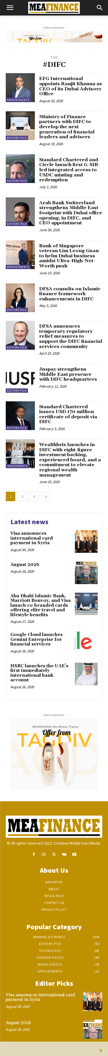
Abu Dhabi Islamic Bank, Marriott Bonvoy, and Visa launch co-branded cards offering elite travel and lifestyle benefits (40, 605)
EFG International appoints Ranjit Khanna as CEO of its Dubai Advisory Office (70, 86)
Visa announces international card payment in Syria (31, 538)
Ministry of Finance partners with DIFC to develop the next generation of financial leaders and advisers (66, 127)
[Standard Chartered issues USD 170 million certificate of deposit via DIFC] (20, 415)
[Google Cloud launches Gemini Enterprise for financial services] (86, 642)
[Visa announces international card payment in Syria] (86, 541)
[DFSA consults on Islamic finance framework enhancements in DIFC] (20, 297)
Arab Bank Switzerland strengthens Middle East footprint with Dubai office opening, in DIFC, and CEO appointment (70, 213)
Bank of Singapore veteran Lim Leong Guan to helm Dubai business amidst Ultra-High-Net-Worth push (69, 256)
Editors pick (17, 138)
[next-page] (46, 496)
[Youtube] (74, 854)
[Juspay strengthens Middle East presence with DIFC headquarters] (20, 378)
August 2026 (24, 564)
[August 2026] (86, 572)
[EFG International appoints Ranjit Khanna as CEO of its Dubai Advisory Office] (20, 87)
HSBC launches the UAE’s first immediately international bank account (39, 673)
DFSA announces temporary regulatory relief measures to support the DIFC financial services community (70, 336)
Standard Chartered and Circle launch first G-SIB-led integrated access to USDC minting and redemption (69, 170)
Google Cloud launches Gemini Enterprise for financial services (36, 639)
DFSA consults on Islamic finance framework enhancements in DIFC (70, 294)
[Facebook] (33, 854)
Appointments (18, 100)
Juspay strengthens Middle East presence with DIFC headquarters (68, 374)
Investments (17, 466)
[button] (10, 7)
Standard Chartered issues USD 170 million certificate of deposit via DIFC (68, 414)
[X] (54, 854)
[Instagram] (44, 854)
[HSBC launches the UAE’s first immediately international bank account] (86, 674)
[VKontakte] (64, 854)
